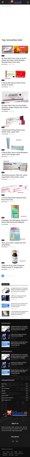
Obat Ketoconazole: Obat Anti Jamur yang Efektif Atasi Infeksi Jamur (14, 176)
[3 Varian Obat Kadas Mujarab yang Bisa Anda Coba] (15, 189)
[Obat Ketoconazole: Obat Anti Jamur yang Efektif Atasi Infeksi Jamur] (15, 166)
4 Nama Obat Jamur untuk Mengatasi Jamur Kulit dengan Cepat (15, 153)
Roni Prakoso (4, 64)
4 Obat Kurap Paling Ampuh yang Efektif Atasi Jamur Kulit (13, 131)
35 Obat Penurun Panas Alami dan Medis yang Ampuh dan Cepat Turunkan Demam (19, 305)
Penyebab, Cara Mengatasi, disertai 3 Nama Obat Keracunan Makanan (15, 221)
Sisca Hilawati (5, 86)
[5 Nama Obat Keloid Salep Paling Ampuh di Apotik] (15, 74)
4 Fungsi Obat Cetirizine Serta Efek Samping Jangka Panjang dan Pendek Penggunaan (15, 107)
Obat (3, 55)
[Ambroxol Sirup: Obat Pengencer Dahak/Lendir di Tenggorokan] (15, 256)
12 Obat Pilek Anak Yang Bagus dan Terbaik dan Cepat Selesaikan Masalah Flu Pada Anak (19, 313)
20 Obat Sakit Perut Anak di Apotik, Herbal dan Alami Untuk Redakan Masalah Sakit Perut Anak (14, 60)
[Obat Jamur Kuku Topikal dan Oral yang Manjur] (15, 234)
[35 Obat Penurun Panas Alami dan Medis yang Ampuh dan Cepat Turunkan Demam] (6, 306)
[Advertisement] (15, 23)
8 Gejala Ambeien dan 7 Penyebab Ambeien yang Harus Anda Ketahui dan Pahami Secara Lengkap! (19, 290)
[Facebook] (13, 441)
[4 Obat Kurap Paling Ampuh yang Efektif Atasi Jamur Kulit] (15, 121)
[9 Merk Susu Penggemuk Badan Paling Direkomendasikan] (6, 298)
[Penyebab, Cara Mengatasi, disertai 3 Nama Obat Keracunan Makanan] (15, 211)
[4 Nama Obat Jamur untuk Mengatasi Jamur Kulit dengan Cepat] (15, 144)
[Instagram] (16, 441)
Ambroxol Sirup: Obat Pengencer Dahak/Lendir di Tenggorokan (13, 266)
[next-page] (12, 276)
